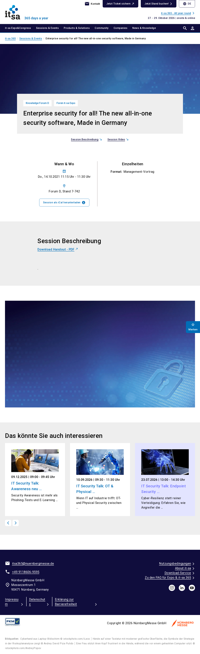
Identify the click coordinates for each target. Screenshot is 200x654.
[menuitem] (20, 28)
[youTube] (192, 588)
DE (187, 4)
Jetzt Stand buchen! (157, 3)
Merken (193, 327)
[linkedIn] (182, 588)
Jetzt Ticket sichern (118, 3)
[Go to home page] (27, 12)
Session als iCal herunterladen (64, 202)
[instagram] (172, 588)
